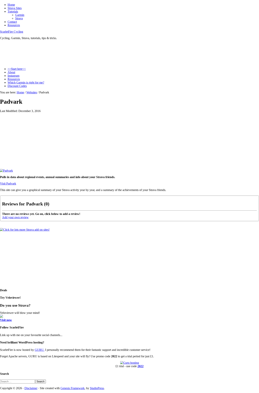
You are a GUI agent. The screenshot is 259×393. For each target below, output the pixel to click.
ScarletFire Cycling (11, 31)
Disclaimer (30, 388)
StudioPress (97, 388)
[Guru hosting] (129, 362)
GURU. (39, 349)
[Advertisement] (114, 142)
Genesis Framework (72, 388)
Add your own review (15, 217)
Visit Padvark (8, 183)
